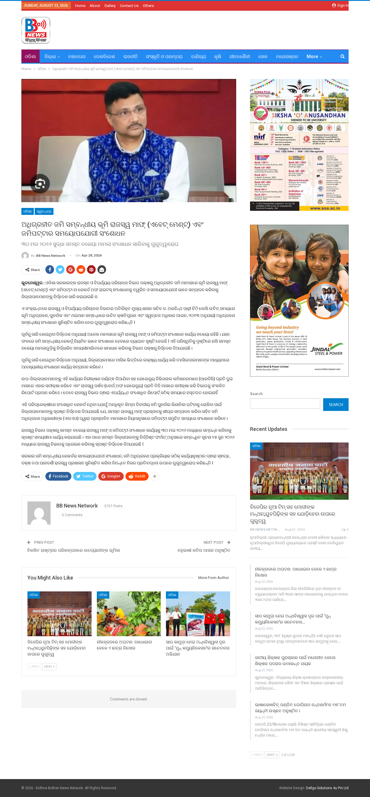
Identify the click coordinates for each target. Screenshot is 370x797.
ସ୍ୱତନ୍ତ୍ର (44, 211)
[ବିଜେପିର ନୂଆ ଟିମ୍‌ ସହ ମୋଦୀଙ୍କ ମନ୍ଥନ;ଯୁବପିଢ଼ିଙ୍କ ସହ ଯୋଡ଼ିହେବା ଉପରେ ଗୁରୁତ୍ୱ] (59, 613)
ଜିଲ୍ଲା (50, 56)
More (312, 56)
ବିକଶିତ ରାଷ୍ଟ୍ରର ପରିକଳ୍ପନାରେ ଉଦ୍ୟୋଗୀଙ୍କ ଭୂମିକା (73, 550)
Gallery (110, 5)
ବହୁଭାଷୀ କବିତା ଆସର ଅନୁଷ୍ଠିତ (203, 550)
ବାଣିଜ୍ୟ (198, 56)
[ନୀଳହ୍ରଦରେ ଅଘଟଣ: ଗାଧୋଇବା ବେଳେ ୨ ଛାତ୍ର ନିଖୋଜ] (129, 613)
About (95, 5)
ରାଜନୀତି (130, 56)
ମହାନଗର (77, 56)
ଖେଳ (263, 56)
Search (256, 393)
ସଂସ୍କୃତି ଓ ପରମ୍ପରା (164, 56)
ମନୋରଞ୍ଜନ (287, 56)
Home (80, 5)
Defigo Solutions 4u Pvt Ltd (327, 788)
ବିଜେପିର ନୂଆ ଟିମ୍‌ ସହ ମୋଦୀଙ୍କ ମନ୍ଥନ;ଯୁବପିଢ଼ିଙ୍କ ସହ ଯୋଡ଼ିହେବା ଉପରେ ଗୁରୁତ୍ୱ (292, 514)
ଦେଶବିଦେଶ (104, 56)
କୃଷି (217, 56)
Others (148, 5)
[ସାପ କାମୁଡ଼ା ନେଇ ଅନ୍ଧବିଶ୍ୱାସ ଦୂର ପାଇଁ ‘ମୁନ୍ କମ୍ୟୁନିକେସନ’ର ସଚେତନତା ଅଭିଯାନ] (198, 613)
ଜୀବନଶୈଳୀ (240, 56)
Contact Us (129, 5)
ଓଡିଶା (30, 56)
